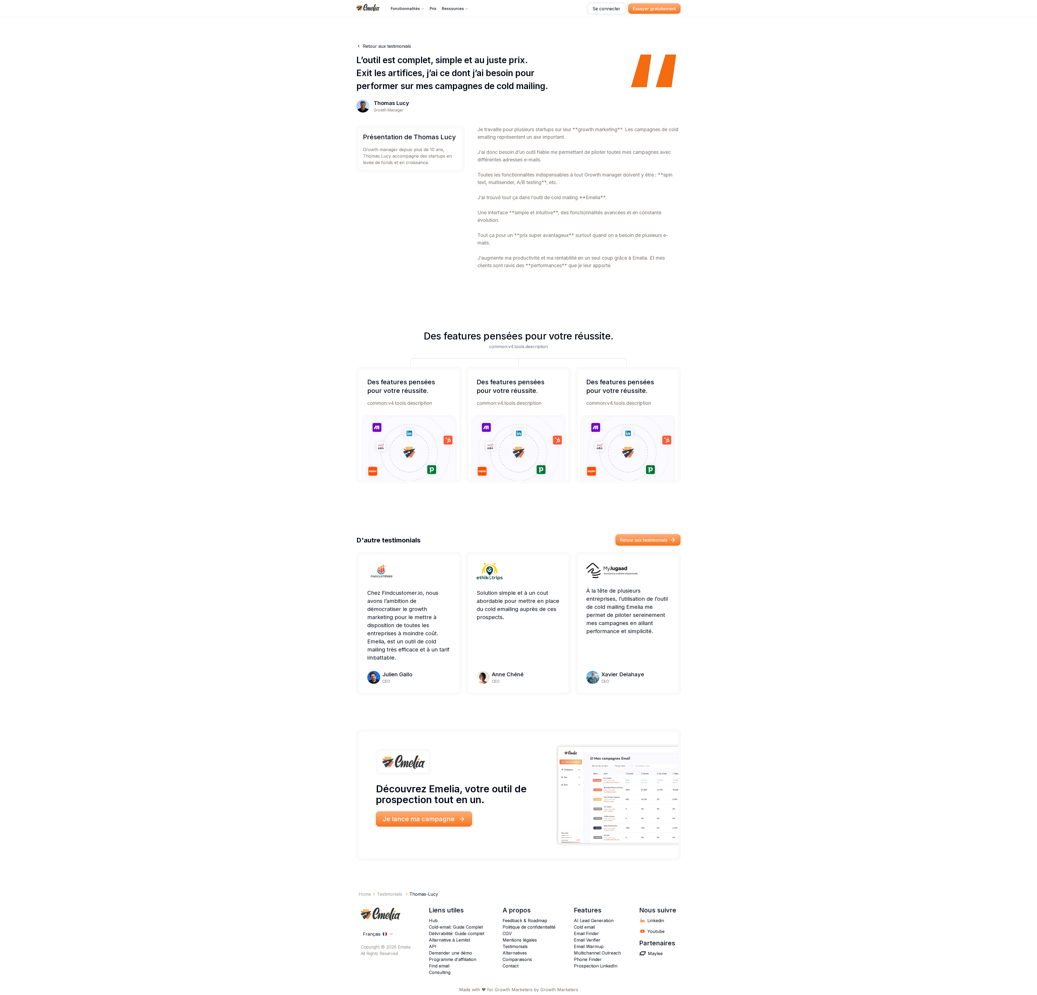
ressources (453, 8)
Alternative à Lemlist (449, 940)
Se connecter (606, 8)
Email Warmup (589, 946)
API (432, 946)
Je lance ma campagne (418, 819)
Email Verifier (587, 940)
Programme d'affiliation (452, 959)
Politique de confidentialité (529, 927)
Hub (433, 920)
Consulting (439, 972)
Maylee (655, 953)
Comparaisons (517, 959)
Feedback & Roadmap (525, 920)
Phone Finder (588, 959)
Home (365, 894)
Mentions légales (520, 940)
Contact (510, 966)
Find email (439, 966)
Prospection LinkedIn (595, 966)
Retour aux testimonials (643, 540)
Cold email (584, 927)
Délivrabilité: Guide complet (456, 933)
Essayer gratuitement (654, 8)
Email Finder (586, 933)
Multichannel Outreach (597, 953)
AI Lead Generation (594, 920)
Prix (433, 8)
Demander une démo (450, 953)
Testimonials (515, 946)
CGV (507, 933)
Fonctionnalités (405, 8)
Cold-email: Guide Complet (456, 927)
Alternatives (515, 953)
